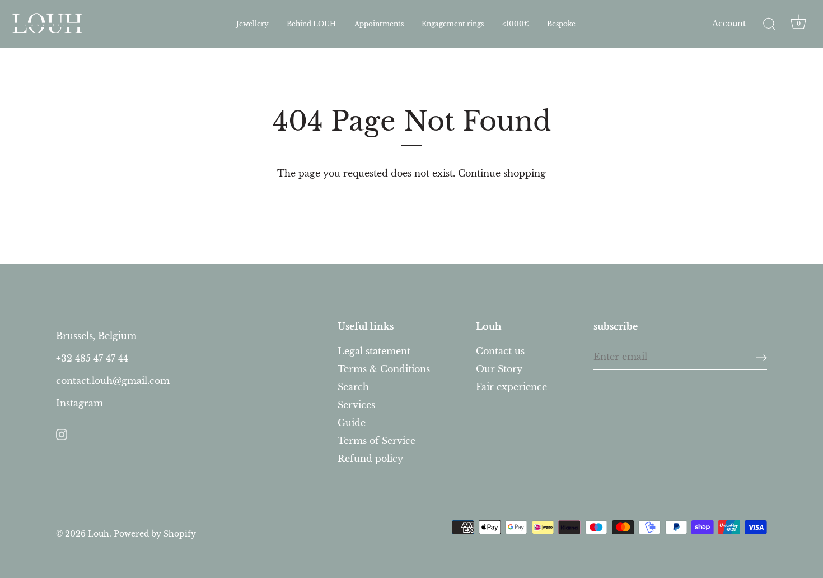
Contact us (500, 351)
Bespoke (561, 24)
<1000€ (515, 24)
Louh (98, 534)
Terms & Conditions (384, 368)
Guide (352, 422)
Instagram (79, 403)
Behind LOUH (311, 24)
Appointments (379, 24)
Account (729, 24)
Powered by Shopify (155, 534)
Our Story (499, 368)
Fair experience (511, 386)
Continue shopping (502, 173)
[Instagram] (61, 433)
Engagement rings (453, 24)
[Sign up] (761, 357)
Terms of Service (376, 440)
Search (353, 386)
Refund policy (370, 458)
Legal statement (374, 351)
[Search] (769, 24)
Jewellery (252, 24)
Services (356, 404)
